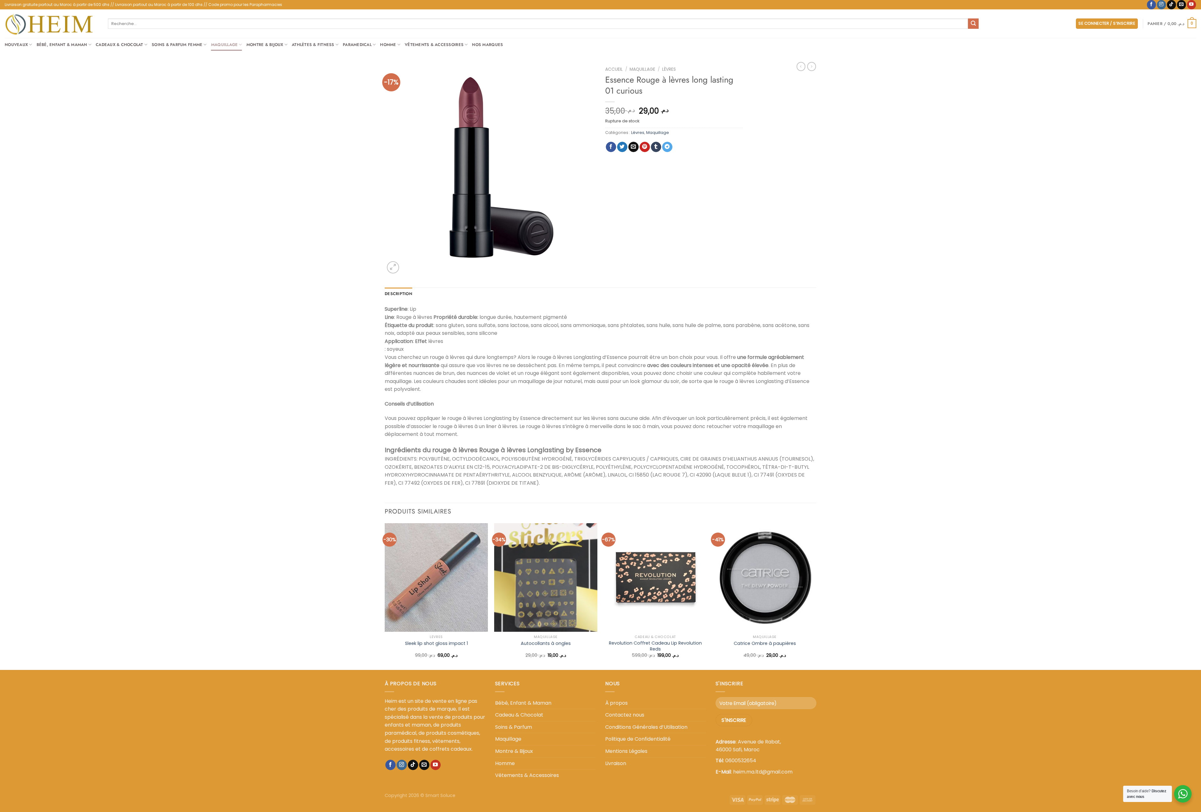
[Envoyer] (973, 23)
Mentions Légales (626, 751)
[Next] (816, 596)
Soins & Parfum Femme (177, 45)
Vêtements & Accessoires (434, 45)
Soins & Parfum (513, 727)
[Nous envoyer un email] (1181, 4)
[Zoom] (393, 267)
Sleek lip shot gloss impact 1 (436, 643)
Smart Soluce (440, 795)
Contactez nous (624, 714)
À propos (616, 703)
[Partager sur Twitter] (622, 147)
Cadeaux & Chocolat (119, 45)
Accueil (614, 69)
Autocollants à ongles (546, 643)
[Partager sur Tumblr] (656, 147)
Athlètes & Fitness (313, 45)
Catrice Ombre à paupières (765, 643)
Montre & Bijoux (264, 45)
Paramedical (357, 45)
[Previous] (385, 596)
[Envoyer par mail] (633, 147)
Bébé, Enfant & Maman (62, 45)
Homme (388, 45)
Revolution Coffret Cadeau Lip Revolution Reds (655, 646)
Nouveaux (16, 45)
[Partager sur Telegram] (667, 147)
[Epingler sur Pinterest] (645, 147)
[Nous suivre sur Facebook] (1151, 4)
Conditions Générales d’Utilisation (646, 727)
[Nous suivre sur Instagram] (1161, 4)
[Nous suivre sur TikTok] (1171, 4)
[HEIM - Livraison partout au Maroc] (52, 23)
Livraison (615, 763)
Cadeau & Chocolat (519, 714)
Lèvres (669, 69)
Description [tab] (398, 294)
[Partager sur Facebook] (611, 147)
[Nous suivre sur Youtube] (1191, 4)
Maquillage (224, 45)
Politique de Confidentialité (638, 739)
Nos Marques (487, 45)
